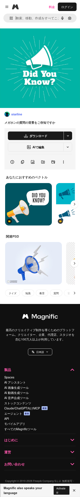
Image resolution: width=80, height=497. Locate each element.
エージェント (16, 413)
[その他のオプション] (63, 162)
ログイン (67, 7)
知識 (28, 293)
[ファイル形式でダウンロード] (68, 136)
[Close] (74, 490)
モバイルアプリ (14, 423)
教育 (42, 293)
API (6, 418)
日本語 (40, 352)
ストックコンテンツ (17, 403)
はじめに (11, 439)
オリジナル (29, 36)
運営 (7, 451)
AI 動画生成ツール (16, 393)
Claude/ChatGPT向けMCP (25, 408)
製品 (7, 369)
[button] (40, 352)
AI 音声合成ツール (16, 398)
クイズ (12, 293)
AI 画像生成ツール (16, 387)
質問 (56, 293)
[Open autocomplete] (9, 18)
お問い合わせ (14, 464)
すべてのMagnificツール (20, 429)
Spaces (9, 377)
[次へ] (74, 204)
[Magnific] (40, 317)
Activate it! (60, 490)
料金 (52, 7)
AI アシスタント (15, 382)
